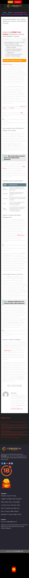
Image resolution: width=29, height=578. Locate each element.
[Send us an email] (7, 463)
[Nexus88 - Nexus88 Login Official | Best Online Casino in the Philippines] (14, 6)
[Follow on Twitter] (5, 463)
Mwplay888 (16, 502)
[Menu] (2, 6)
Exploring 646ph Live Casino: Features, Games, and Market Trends (14, 43)
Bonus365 (13, 508)
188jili (2, 502)
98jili (21, 112)
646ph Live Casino (7, 64)
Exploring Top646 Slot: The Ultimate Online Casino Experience (13, 429)
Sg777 (2, 508)
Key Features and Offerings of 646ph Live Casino (14, 46)
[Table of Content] (24, 40)
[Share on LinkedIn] (20, 386)
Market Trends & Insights (13, 56)
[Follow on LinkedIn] (12, 463)
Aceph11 (9, 495)
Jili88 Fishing (20, 235)
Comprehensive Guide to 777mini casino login (13, 426)
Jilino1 (2, 511)
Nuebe (10, 514)
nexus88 (11, 108)
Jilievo (19, 514)
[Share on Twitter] (13, 386)
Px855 (14, 499)
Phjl (18, 508)
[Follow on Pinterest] (9, 463)
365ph (6, 502)
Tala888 (3, 499)
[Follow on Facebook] (2, 463)
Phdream (3, 495)
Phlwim (14, 495)
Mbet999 (18, 499)
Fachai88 (8, 499)
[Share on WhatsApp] (8, 386)
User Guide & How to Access (14, 54)
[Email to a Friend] (16, 386)
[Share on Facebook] (11, 386)
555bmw (16, 511)
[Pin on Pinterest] (18, 386)
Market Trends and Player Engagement (14, 51)
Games (10, 12)
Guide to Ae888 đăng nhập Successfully (12, 433)
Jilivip (18, 505)
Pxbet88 (7, 508)
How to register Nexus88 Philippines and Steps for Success (13, 422)
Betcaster (13, 505)
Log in (10, 2)
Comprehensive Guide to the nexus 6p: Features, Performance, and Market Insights (14, 436)
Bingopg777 (4, 514)
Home (4, 12)
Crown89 (3, 505)
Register (18, 2)
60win (10, 502)
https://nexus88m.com (17, 408)
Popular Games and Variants (14, 49)
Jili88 (12, 511)
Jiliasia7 (15, 514)
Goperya (7, 511)
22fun (8, 505)
